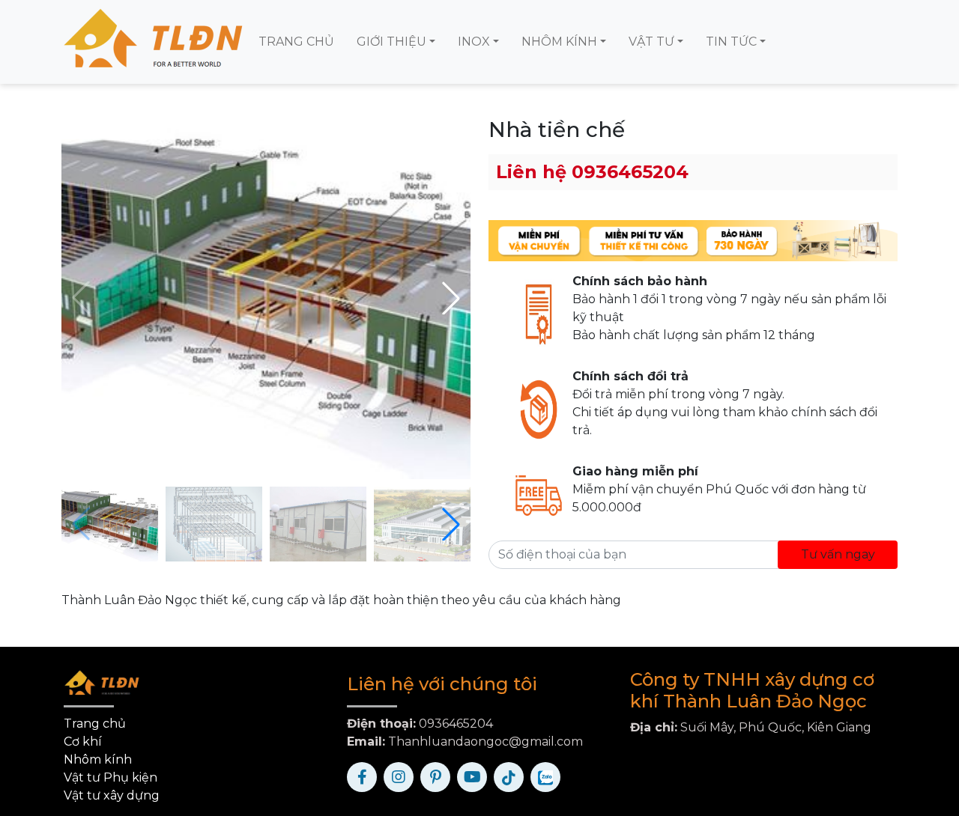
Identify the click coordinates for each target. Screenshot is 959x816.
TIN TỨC (731, 41)
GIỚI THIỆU (391, 41)
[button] (451, 297)
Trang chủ (95, 723)
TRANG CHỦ (296, 41)
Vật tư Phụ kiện (110, 777)
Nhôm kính (98, 759)
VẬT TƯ (651, 41)
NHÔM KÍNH (559, 41)
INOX (474, 41)
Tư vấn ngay (838, 554)
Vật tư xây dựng (112, 795)
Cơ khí (83, 741)
